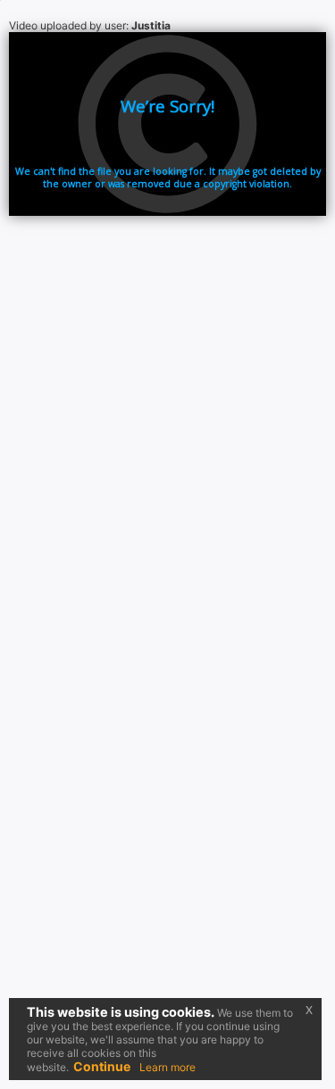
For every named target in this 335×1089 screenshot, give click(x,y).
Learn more (167, 1067)
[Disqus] (167, 501)
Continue (101, 1066)
